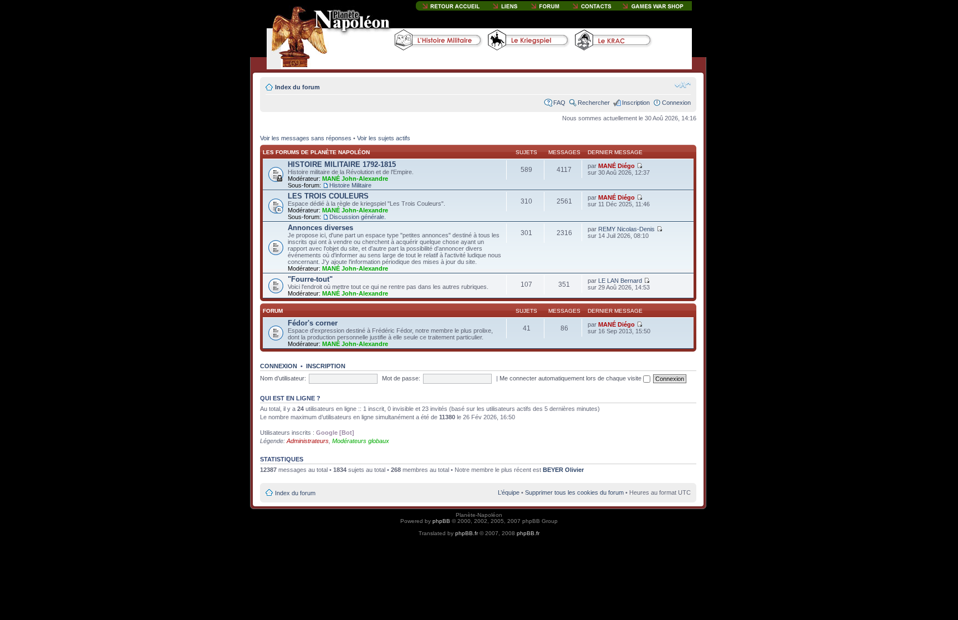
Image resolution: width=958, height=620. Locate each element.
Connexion (676, 102)
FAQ (559, 102)
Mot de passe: (401, 378)
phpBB (441, 521)
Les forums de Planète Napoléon (316, 152)
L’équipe (508, 492)
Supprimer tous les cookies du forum (574, 492)
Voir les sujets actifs (383, 138)
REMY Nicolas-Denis (626, 229)
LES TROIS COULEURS (328, 196)
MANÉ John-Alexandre (355, 178)
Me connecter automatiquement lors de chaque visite (571, 378)
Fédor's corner (313, 323)
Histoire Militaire (350, 185)
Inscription (636, 102)
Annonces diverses (320, 227)
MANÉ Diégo (616, 165)
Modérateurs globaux (360, 441)
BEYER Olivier (563, 469)
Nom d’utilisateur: (283, 378)
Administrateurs (308, 441)
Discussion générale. (357, 217)
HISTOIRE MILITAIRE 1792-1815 (342, 164)
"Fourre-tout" (310, 279)
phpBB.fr (466, 533)
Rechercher (594, 102)
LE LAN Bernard (620, 280)
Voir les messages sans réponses (305, 138)
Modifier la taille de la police (683, 85)
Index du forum (297, 87)
